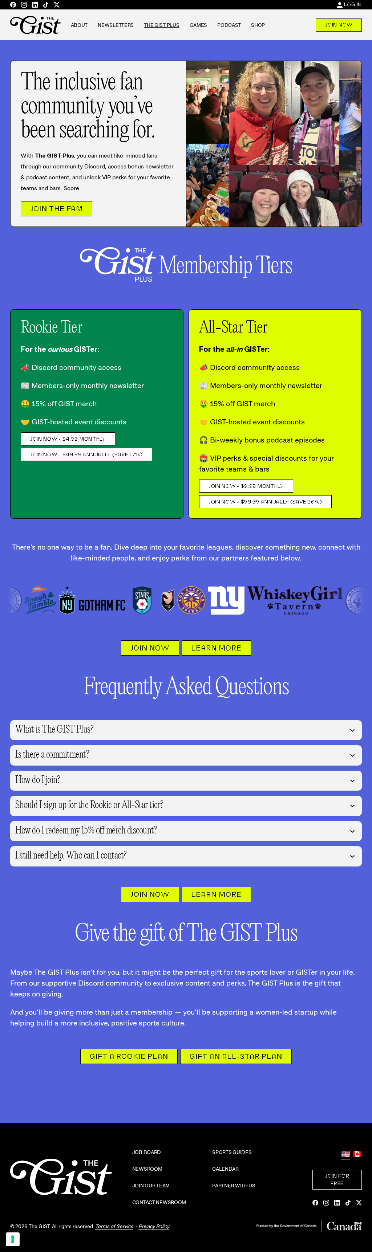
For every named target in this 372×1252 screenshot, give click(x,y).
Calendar (225, 1169)
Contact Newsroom (159, 1202)
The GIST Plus (161, 25)
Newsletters (116, 25)
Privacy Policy (153, 1226)
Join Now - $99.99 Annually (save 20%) (265, 502)
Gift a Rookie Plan (129, 1056)
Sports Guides (231, 1152)
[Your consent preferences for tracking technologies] (13, 1239)
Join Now (338, 25)
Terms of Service (114, 1226)
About (79, 25)
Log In (353, 4)
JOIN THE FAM (56, 209)
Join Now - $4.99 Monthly (68, 439)
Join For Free (337, 1179)
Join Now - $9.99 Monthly (246, 486)
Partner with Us (233, 1185)
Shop (258, 25)
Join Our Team (151, 1185)
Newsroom (147, 1169)
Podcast (229, 25)
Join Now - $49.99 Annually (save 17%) (86, 454)
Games (198, 25)
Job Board (146, 1152)
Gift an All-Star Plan (236, 1056)
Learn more (216, 648)
